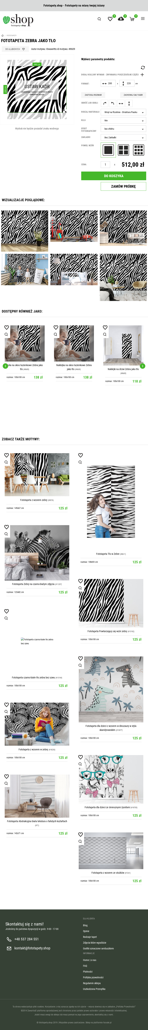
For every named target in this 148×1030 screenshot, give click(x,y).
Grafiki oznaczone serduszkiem (98, 948)
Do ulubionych (12, 49)
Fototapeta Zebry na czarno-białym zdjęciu (33, 584)
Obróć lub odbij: (89, 103)
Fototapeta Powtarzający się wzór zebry (107, 631)
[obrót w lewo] (112, 103)
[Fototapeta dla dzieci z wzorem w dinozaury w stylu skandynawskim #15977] (111, 689)
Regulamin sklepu (92, 983)
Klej (83, 120)
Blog (85, 925)
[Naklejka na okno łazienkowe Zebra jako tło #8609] (25, 343)
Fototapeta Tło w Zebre (107, 553)
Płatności (87, 971)
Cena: (84, 164)
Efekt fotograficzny (88, 129)
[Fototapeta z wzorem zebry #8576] (37, 474)
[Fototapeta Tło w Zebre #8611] (111, 501)
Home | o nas (89, 960)
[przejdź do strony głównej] (18, 20)
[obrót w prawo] (104, 103)
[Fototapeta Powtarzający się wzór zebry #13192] (111, 603)
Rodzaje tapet (90, 936)
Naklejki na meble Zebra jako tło (123, 354)
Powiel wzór (87, 145)
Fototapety (11, 36)
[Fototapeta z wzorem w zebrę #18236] (37, 724)
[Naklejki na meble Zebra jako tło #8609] (123, 338)
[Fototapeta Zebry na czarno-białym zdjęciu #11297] (37, 552)
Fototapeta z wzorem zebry (33, 500)
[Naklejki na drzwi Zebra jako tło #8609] (74, 345)
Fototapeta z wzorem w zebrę (34, 749)
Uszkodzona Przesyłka (94, 989)
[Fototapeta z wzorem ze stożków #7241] (111, 850)
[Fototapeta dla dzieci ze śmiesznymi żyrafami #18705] (111, 779)
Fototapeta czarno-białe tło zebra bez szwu (33, 677)
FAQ (85, 965)
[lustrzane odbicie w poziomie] (120, 103)
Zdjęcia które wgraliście (94, 942)
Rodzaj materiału (90, 112)
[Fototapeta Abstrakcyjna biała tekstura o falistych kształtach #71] (37, 796)
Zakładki (85, 137)
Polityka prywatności (93, 977)
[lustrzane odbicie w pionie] (128, 103)
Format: (85, 83)
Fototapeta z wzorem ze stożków (108, 872)
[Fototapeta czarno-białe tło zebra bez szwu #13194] (37, 641)
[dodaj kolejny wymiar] (113, 74)
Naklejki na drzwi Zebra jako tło (74, 369)
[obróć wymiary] (142, 67)
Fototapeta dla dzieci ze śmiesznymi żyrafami (107, 807)
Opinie (86, 931)
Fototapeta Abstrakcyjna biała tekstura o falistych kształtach (37, 821)
